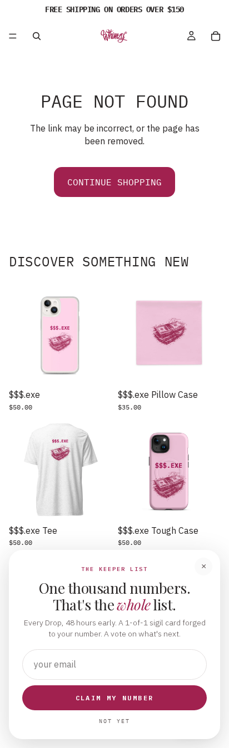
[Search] (36, 36)
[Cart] (215, 36)
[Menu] (13, 36)
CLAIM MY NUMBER (115, 698)
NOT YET (114, 721)
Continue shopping (114, 182)
